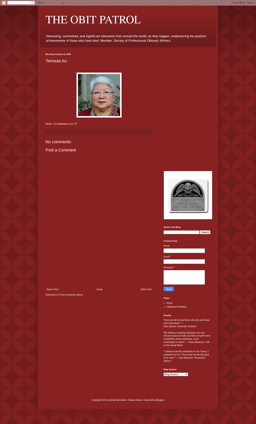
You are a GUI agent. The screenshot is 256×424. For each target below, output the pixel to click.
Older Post (146, 289)
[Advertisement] (99, 260)
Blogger (160, 400)
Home (100, 289)
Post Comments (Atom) (71, 295)
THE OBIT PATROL (93, 19)
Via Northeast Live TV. (65, 123)
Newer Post (52, 289)
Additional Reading (176, 306)
